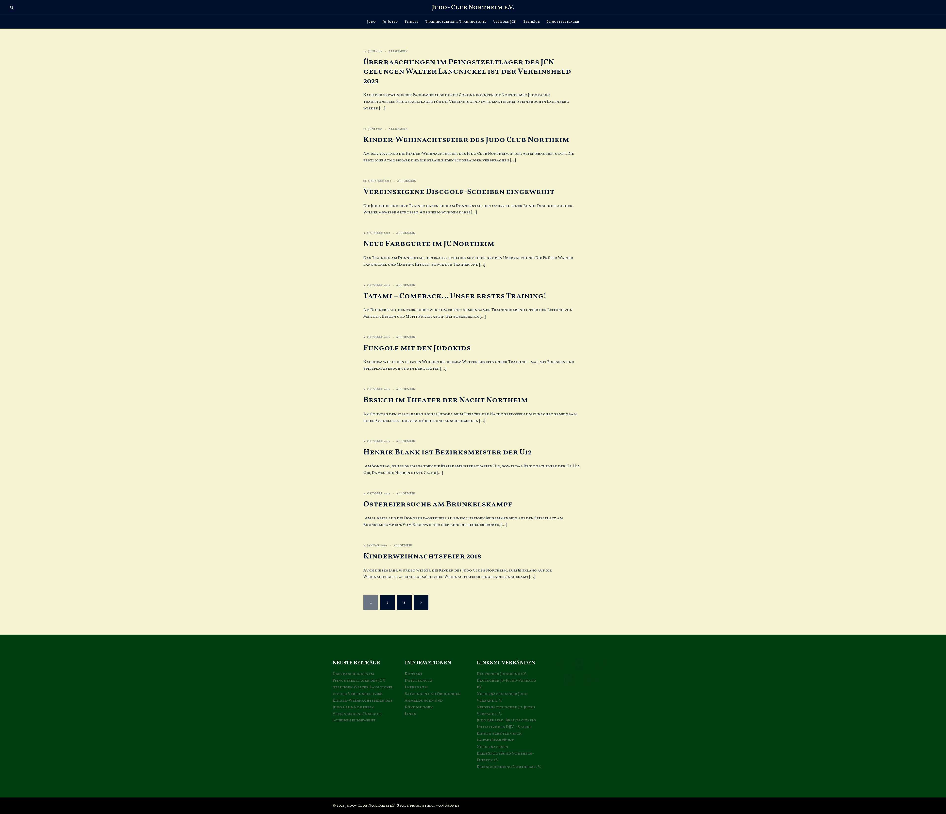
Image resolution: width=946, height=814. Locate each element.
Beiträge (532, 21)
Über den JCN (505, 21)
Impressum (416, 687)
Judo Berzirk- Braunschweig (506, 720)
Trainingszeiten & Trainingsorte (455, 21)
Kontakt (413, 674)
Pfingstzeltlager (563, 21)
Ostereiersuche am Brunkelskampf (437, 504)
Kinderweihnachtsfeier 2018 (422, 556)
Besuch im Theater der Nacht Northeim (445, 400)
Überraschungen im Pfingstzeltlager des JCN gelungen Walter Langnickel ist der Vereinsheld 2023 (467, 72)
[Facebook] (560, 669)
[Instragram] (568, 683)
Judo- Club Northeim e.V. (473, 7)
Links (410, 714)
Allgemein (398, 51)
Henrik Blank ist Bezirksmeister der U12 (447, 452)
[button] (12, 8)
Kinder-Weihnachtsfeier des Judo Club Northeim (466, 140)
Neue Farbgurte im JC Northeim (428, 244)
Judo (371, 21)
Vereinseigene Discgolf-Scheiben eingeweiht (458, 192)
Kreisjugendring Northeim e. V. (509, 767)
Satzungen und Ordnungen (433, 694)
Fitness (411, 21)
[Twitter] (600, 669)
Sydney (452, 805)
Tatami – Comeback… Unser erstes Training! (455, 296)
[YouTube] (579, 669)
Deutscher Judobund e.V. (501, 674)
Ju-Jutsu (390, 21)
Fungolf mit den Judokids (417, 348)
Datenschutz (418, 680)
